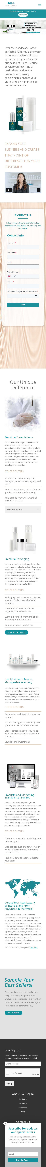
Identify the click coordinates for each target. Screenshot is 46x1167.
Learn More (13, 1012)
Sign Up (9, 1084)
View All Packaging (16, 632)
